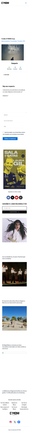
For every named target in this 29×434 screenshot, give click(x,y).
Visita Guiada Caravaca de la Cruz (24, 408)
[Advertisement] (14, 21)
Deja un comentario (5, 41)
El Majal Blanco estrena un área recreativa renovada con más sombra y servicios (14, 346)
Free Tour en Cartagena (24, 404)
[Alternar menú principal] (26, 3)
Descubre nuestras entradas (14, 400)
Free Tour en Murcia (14, 408)
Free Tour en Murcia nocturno (5, 404)
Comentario (5, 95)
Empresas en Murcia (14, 404)
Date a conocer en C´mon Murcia (5, 408)
